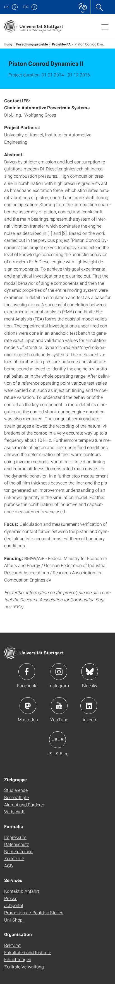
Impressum (15, 837)
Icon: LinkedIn (88, 705)
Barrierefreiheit (18, 851)
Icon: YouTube (59, 705)
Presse (10, 898)
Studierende (16, 790)
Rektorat (12, 945)
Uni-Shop (13, 920)
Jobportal (13, 905)
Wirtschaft (14, 811)
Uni (6, 7)
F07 (26, 7)
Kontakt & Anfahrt (21, 891)
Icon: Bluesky (89, 671)
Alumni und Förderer (24, 804)
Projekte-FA (61, 44)
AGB (8, 866)
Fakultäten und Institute (27, 952)
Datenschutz (16, 844)
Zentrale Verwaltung (24, 966)
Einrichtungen (17, 959)
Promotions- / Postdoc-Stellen (33, 912)
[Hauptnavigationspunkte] (105, 27)
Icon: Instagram (59, 671)
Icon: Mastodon (28, 705)
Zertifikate (14, 858)
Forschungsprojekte (32, 44)
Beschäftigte (16, 797)
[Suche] (99, 7)
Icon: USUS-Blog (57, 739)
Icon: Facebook (26, 671)
